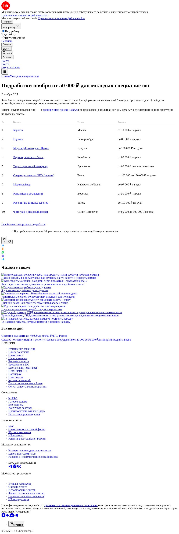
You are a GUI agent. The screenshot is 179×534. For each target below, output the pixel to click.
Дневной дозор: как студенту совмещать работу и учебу (34, 302)
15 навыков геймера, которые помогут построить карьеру (35, 321)
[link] (7, 53)
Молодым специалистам (24, 76)
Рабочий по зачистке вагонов (30, 202)
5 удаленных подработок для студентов (24, 290)
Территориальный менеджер (30, 166)
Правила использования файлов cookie (61, 18)
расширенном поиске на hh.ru (60, 109)
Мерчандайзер (21, 184)
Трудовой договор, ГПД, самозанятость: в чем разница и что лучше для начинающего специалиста (60, 315)
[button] (5, 60)
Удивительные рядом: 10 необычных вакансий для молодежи (38, 296)
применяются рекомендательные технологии (71, 505)
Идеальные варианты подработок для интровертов (31, 309)
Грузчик (18, 139)
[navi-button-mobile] (4, 72)
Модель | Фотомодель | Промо (31, 148)
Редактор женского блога (28, 157)
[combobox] (16, 524)
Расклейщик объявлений (28, 193)
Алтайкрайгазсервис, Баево (114, 339)
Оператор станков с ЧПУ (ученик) (33, 175)
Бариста (18, 130)
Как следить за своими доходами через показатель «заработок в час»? (42, 284)
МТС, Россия (59, 335)
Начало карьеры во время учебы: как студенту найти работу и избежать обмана (48, 277)
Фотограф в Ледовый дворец (30, 211)
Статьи (5, 76)
